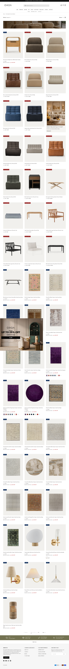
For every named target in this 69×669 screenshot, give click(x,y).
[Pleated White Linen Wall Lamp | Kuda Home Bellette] (34, 575)
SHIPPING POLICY (41, 649)
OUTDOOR (50, 9)
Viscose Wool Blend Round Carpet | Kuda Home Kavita (34, 481)
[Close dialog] (42, 320)
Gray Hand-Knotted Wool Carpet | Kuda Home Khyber (12, 446)
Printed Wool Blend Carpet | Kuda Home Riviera (54, 297)
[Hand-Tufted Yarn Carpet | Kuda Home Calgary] (34, 355)
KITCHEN (46, 9)
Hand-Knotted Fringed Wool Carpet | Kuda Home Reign (34, 517)
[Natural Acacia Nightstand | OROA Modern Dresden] (13, 45)
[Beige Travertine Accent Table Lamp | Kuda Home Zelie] (13, 610)
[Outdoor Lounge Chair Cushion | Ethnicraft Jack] (34, 249)
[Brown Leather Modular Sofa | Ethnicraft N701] (13, 80)
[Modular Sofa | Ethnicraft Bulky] (34, 80)
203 (38, 632)
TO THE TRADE (27, 655)
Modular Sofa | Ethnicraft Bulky (30, 94)
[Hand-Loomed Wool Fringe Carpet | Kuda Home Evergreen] (56, 355)
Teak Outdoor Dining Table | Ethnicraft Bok (32, 230)
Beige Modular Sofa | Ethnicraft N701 (52, 94)
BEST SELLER (36, 9)
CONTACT (39, 11)
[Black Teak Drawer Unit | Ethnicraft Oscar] (34, 182)
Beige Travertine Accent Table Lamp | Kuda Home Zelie (12, 625)
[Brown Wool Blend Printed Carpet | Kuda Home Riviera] (34, 317)
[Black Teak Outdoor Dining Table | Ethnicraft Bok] (56, 249)
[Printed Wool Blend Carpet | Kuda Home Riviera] (56, 282)
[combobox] (36, 5)
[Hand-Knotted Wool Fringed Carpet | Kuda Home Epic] (13, 317)
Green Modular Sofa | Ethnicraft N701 (9, 196)
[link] (25, 632)
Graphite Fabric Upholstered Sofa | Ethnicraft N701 (33, 128)
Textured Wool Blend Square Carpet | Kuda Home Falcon (55, 446)
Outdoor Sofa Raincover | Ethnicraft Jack (10, 230)
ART (29, 9)
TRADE (29, 11)
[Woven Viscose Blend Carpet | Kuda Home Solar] (56, 317)
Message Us (49, 130)
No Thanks (11, 341)
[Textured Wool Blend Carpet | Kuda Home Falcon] (13, 467)
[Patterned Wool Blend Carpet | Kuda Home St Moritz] (13, 355)
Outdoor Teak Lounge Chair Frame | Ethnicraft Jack (54, 230)
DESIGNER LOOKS (34, 11)
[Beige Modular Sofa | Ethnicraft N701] (56, 80)
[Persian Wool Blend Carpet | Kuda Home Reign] (56, 393)
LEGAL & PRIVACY (41, 655)
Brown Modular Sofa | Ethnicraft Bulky (31, 59)
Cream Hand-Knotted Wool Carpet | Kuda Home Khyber (34, 446)
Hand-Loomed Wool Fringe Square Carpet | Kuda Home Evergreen (12, 408)
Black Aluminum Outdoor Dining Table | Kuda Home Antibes (13, 297)
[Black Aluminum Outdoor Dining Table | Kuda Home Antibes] (13, 282)
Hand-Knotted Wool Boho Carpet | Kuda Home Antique (12, 552)
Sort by (4, 17)
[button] (65, 5)
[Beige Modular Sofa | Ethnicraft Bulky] (56, 45)
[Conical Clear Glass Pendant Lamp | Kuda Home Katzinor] (56, 575)
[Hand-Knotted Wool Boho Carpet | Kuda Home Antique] (13, 537)
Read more (6, 657)
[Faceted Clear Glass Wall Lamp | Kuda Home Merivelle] (56, 537)
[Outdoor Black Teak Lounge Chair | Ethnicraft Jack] (13, 249)
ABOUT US (26, 649)
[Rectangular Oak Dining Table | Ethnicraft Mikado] (56, 182)
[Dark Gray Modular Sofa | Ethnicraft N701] (13, 149)
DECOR (32, 9)
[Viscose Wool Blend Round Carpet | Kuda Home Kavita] (34, 467)
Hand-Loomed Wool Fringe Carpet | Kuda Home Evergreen (55, 370)
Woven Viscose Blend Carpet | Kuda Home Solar (54, 332)
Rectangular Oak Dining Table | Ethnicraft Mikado (54, 196)
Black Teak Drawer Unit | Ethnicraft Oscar (31, 196)
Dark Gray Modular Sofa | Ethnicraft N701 (10, 163)
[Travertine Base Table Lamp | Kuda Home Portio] (34, 537)
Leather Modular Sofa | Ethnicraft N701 (52, 163)
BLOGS (26, 653)
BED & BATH (42, 9)
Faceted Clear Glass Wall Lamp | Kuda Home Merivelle (55, 552)
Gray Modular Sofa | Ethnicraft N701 (31, 163)
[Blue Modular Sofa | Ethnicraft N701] (13, 113)
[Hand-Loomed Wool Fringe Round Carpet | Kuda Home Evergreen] (34, 393)
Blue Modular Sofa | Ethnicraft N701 (9, 128)
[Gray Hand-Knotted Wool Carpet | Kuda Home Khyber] (13, 432)
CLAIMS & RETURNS (41, 651)
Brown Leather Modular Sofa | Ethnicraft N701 (10, 94)
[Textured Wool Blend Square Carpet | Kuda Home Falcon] (56, 432)
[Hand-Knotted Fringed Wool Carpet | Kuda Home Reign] (34, 502)
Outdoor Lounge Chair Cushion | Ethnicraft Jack (33, 263)
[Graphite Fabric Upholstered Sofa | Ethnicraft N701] (34, 113)
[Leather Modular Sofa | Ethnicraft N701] (56, 149)
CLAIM (10, 337)
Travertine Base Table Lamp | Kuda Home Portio (32, 552)
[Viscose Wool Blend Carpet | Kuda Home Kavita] (56, 467)
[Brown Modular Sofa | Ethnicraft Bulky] (34, 45)
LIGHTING (25, 9)
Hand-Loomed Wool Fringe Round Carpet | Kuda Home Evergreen (34, 408)
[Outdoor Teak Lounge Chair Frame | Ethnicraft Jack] (56, 215)
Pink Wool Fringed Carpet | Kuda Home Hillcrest (32, 297)
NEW (17, 9)
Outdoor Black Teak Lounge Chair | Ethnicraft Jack (11, 263)
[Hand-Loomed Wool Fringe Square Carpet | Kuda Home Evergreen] (13, 393)
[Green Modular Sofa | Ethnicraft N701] (13, 182)
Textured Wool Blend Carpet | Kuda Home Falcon (11, 481)
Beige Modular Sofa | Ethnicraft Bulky (52, 59)
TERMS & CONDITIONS (42, 653)
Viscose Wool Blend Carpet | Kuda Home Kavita (54, 481)
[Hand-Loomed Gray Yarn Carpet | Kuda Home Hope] (13, 502)
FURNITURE (21, 9)
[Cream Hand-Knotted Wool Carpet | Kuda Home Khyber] (34, 432)
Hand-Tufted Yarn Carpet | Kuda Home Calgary (32, 370)
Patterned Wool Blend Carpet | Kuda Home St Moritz (12, 370)
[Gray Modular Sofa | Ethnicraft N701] (34, 149)
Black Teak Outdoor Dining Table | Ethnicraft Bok (54, 263)
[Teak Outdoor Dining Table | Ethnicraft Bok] (34, 215)
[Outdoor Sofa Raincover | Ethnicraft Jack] (13, 215)
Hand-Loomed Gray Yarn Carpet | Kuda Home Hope (11, 517)
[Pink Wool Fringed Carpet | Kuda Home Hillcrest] (34, 282)
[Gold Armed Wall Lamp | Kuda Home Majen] (13, 575)
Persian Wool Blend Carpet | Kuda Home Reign (53, 407)
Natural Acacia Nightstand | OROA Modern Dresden (11, 59)
